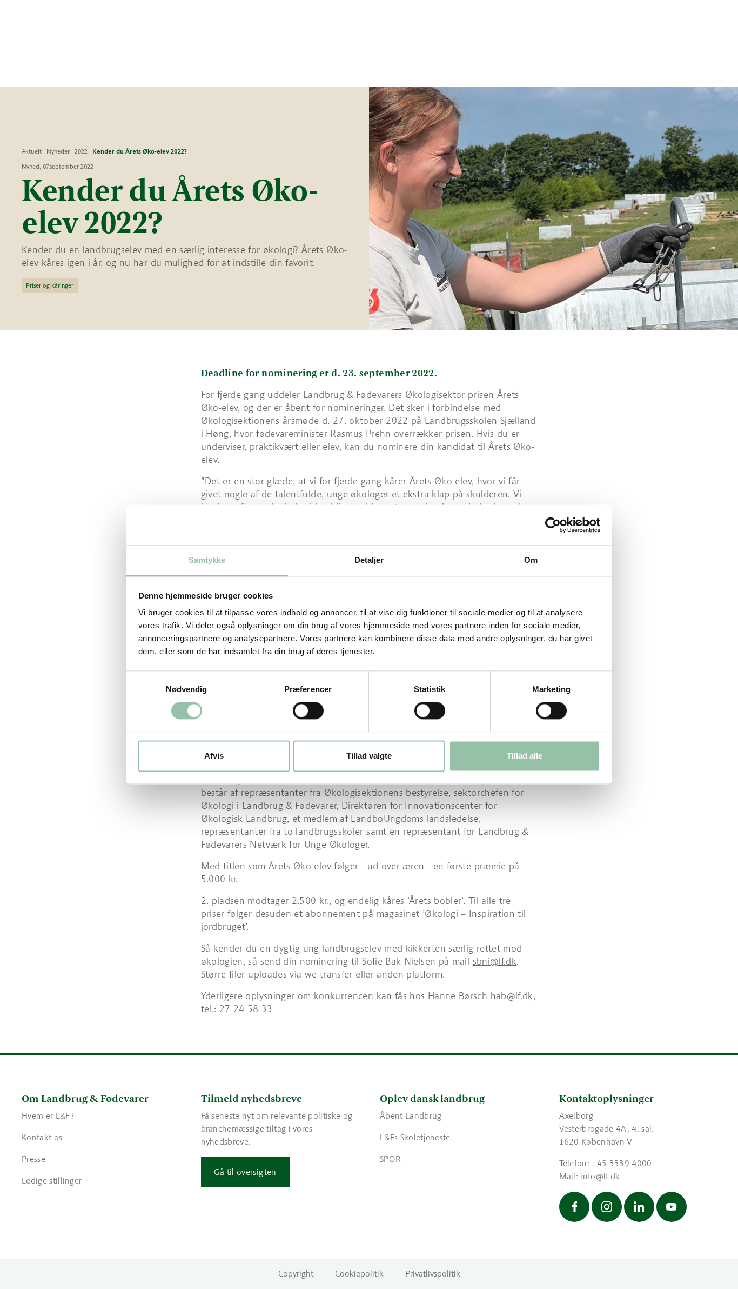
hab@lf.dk (512, 996)
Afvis (214, 755)
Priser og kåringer (49, 285)
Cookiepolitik (359, 1273)
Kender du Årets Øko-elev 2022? (139, 151)
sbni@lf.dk (495, 961)
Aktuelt (32, 151)
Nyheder (58, 151)
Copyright (295, 1273)
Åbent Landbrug (410, 1116)
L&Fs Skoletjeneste (415, 1137)
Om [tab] (531, 559)
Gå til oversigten (245, 1172)
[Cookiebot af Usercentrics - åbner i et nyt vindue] (553, 525)
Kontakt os (42, 1137)
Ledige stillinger (52, 1180)
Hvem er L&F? (48, 1116)
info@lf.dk (600, 1176)
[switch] (308, 711)
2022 (81, 151)
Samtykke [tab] (207, 559)
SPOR (390, 1159)
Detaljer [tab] (369, 559)
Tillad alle (524, 755)
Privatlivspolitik (432, 1273)
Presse (33, 1159)
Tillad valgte (369, 755)
